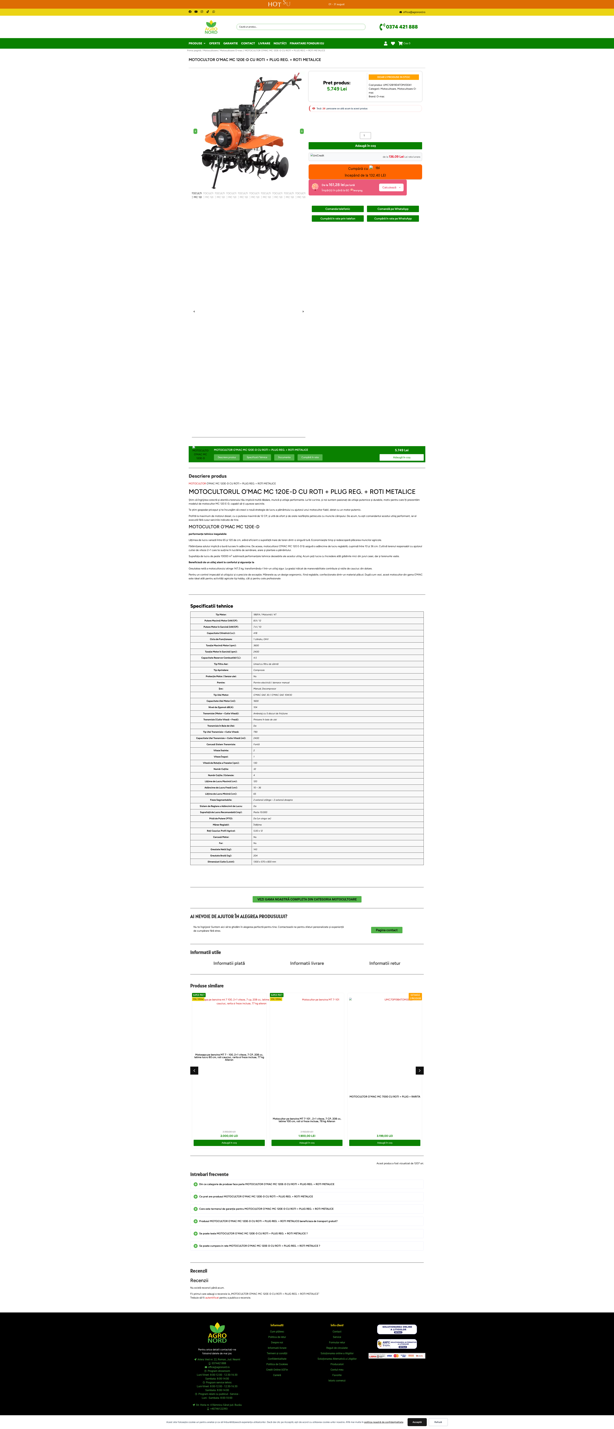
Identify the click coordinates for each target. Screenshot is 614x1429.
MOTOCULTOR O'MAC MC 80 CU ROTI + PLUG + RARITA (385, 1064)
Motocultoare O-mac (231, 50)
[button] (197, 43)
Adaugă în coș (365, 146)
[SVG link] (397, 1329)
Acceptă (417, 1422)
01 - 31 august (337, 4)
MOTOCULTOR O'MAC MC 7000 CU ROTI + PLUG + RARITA (229, 1096)
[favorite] (393, 43)
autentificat (212, 1297)
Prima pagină (194, 50)
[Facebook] (190, 11)
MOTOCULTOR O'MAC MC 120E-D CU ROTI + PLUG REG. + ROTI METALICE (307, 1103)
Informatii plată (229, 963)
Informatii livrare (307, 963)
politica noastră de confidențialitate (383, 1422)
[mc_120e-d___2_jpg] (248, 131)
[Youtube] (196, 11)
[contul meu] (386, 43)
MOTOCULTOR (197, 483)
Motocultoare (210, 50)
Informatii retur (384, 963)
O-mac (381, 96)
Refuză (438, 1422)
